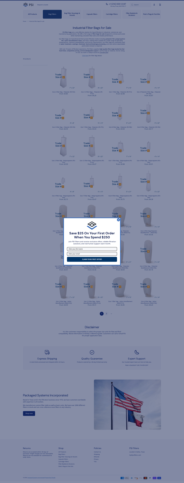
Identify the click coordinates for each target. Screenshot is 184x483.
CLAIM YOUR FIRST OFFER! (92, 259)
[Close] (118, 220)
